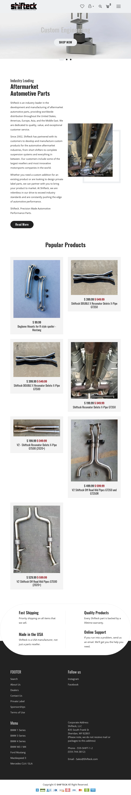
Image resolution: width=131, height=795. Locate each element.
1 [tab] (61, 59)
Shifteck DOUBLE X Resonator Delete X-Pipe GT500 (37, 387)
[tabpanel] (65, 36)
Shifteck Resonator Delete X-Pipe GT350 (94, 407)
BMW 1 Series (18, 730)
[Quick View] (45, 294)
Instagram (73, 678)
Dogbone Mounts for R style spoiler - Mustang (37, 328)
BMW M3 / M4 (18, 746)
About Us (15, 684)
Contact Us (16, 695)
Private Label (17, 701)
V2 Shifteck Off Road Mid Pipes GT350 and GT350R (94, 491)
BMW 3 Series (18, 735)
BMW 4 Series (18, 741)
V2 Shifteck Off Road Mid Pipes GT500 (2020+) (37, 583)
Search (14, 678)
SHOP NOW (65, 42)
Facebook (73, 684)
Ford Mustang (18, 752)
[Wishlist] (37, 294)
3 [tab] (70, 59)
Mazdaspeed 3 (18, 757)
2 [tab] (67, 59)
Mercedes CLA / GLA (21, 763)
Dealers (14, 690)
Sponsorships (17, 706)
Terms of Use (17, 712)
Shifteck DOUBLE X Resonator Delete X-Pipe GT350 (94, 305)
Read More (22, 224)
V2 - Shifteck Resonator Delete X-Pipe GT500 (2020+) (37, 446)
